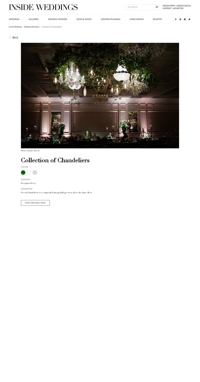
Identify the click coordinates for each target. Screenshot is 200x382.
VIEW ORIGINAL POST (35, 203)
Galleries (34, 19)
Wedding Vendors (57, 19)
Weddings (14, 19)
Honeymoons (137, 19)
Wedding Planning (110, 19)
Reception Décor (28, 183)
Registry (157, 19)
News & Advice (84, 19)
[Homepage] (43, 7)
